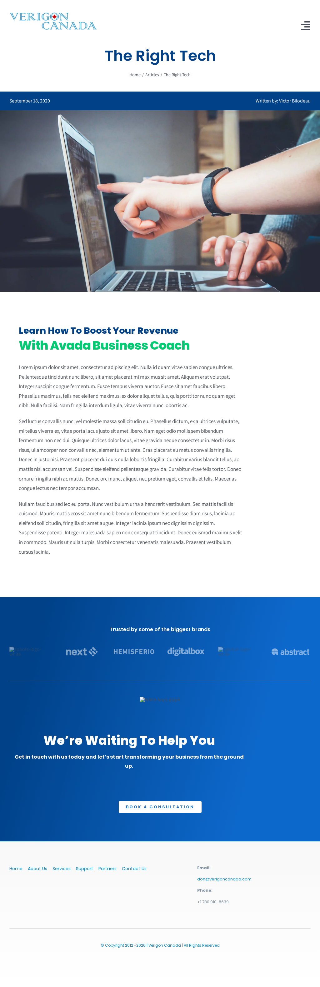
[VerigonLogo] (53, 11)
